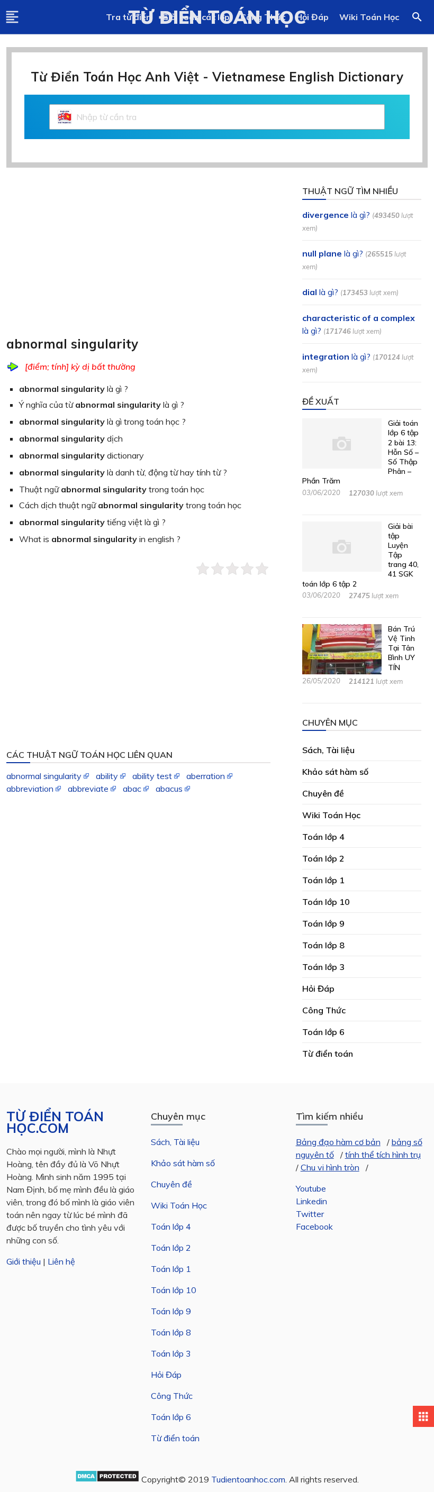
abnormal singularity (44, 776)
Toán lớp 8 (171, 1332)
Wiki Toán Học (369, 17)
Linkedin (311, 1201)
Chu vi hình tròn (330, 1167)
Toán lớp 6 (171, 1417)
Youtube (311, 1188)
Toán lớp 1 (171, 1269)
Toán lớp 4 (171, 1226)
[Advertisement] (144, 259)
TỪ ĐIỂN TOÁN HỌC (217, 17)
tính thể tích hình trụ (383, 1154)
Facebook (314, 1226)
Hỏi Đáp (312, 17)
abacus (169, 788)
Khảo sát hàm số (183, 1163)
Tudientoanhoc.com (248, 1479)
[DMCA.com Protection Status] (107, 1479)
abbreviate (88, 788)
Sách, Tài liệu (175, 1142)
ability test (152, 776)
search (417, 17)
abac (132, 788)
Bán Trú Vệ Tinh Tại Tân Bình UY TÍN (401, 648)
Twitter (310, 1214)
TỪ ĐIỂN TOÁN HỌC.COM (55, 1122)
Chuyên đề (171, 1184)
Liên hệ (61, 1261)
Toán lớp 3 (171, 1353)
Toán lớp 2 (171, 1247)
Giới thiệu (23, 1261)
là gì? (336, 214)
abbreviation (29, 788)
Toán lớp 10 (173, 1290)
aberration (205, 776)
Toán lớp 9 (171, 1311)
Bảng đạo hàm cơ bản (338, 1142)
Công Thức (172, 1395)
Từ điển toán (175, 1438)
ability (107, 776)
